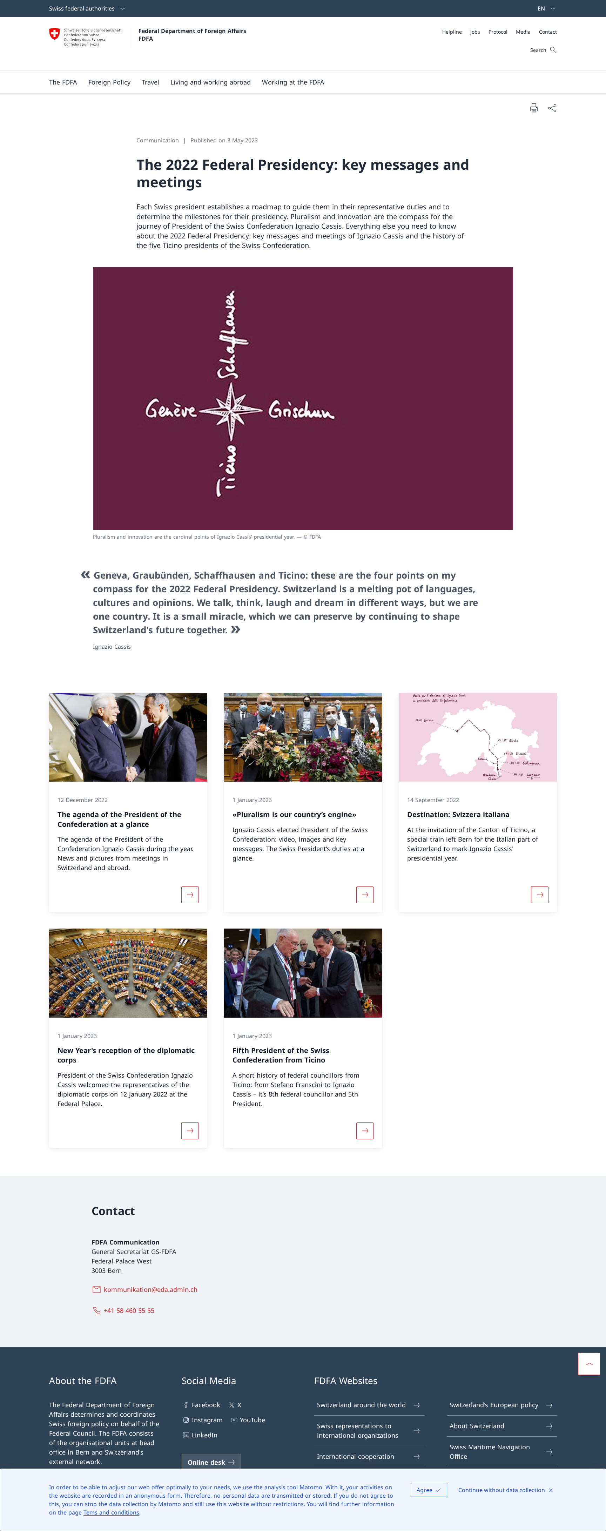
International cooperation (355, 1456)
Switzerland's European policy (494, 1405)
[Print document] (534, 107)
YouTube (252, 1420)
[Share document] (552, 107)
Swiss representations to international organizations (357, 1430)
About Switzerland (477, 1426)
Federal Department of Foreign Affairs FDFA (193, 34)
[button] (63, 82)
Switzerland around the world (361, 1405)
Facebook (206, 1405)
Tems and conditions (111, 1512)
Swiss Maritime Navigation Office (490, 1452)
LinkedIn (204, 1435)
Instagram (207, 1420)
